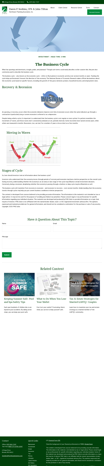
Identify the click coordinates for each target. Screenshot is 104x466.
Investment (31, 447)
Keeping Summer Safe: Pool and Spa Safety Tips (19, 300)
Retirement (31, 444)
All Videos (31, 463)
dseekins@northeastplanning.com (12, 456)
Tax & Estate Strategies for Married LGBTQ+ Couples (84, 300)
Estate (30, 449)
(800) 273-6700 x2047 (15, 446)
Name (4, 223)
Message (5, 237)
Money (30, 456)
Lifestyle (31, 458)
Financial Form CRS (54, 440)
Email (55, 223)
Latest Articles (32, 460)
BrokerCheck (89, 444)
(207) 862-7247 (34, 2)
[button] (53, 7)
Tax (29, 453)
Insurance (31, 451)
